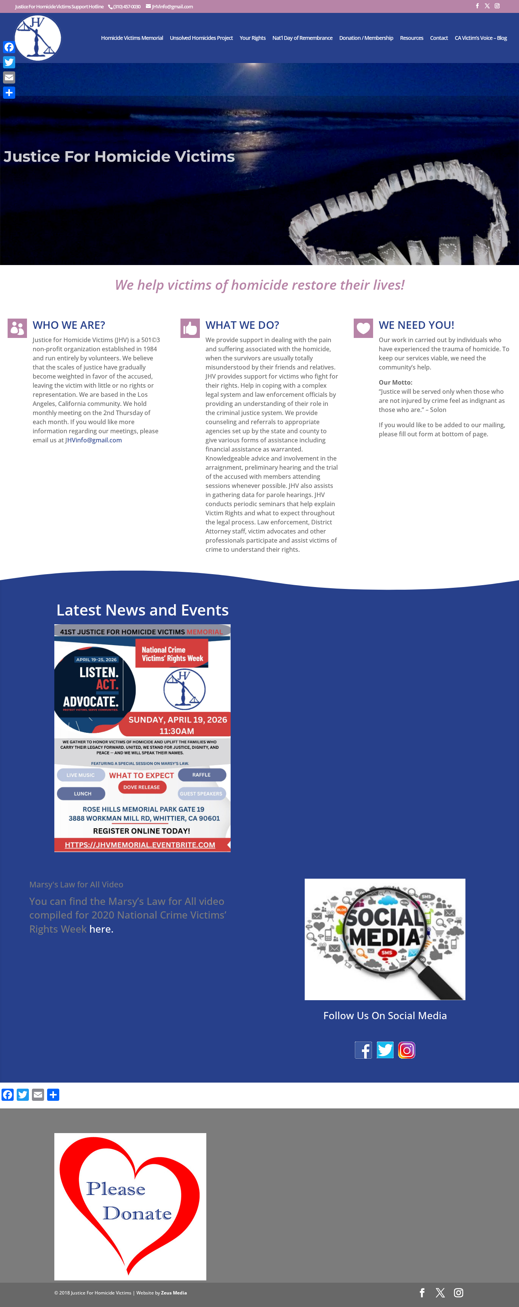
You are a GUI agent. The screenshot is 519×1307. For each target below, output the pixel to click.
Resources (411, 38)
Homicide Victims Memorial (132, 38)
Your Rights (253, 38)
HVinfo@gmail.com (94, 440)
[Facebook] (9, 47)
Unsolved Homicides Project (201, 38)
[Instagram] (497, 8)
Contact (439, 38)
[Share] (9, 92)
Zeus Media (174, 1293)
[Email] (9, 77)
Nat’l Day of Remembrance (302, 38)
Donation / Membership (366, 38)
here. (101, 929)
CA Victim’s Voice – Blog (481, 38)
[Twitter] (9, 62)
